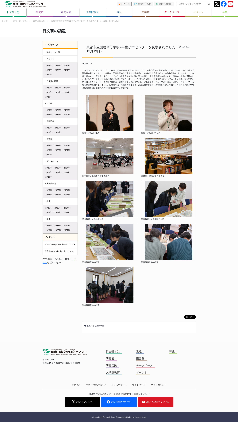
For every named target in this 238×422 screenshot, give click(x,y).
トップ (4, 21)
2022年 (58, 70)
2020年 (48, 74)
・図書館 (48, 139)
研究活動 (66, 12)
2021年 (67, 70)
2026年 (48, 65)
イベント (198, 12)
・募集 (47, 219)
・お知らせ (49, 59)
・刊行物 (48, 103)
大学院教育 (92, 12)
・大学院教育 (50, 183)
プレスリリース (119, 385)
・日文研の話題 (51, 81)
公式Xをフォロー (84, 402)
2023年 (48, 70)
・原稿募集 (49, 121)
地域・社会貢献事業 (95, 326)
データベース (171, 12)
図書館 (145, 12)
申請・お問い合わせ (96, 385)
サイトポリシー (158, 385)
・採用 (47, 201)
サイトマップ (138, 385)
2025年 (58, 65)
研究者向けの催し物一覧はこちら (59, 251)
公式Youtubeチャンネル (157, 402)
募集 (224, 12)
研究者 (39, 12)
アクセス (76, 385)
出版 (119, 12)
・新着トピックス (52, 52)
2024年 (67, 65)
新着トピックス (20, 21)
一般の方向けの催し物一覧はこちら (60, 244)
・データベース (51, 161)
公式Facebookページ (120, 402)
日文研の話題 (39, 21)
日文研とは (13, 12)
